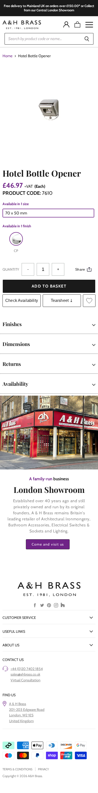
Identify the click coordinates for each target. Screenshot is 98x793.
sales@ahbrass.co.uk (25, 674)
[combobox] (42, 39)
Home (8, 56)
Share (80, 269)
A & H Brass (17, 704)
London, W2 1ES (21, 715)
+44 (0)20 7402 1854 (27, 669)
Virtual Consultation (25, 680)
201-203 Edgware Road (26, 709)
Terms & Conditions (17, 769)
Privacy (43, 769)
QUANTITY (11, 269)
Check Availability (21, 300)
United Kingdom (21, 721)
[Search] (86, 39)
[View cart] (77, 24)
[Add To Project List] (89, 300)
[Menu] (89, 24)
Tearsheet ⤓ (62, 300)
